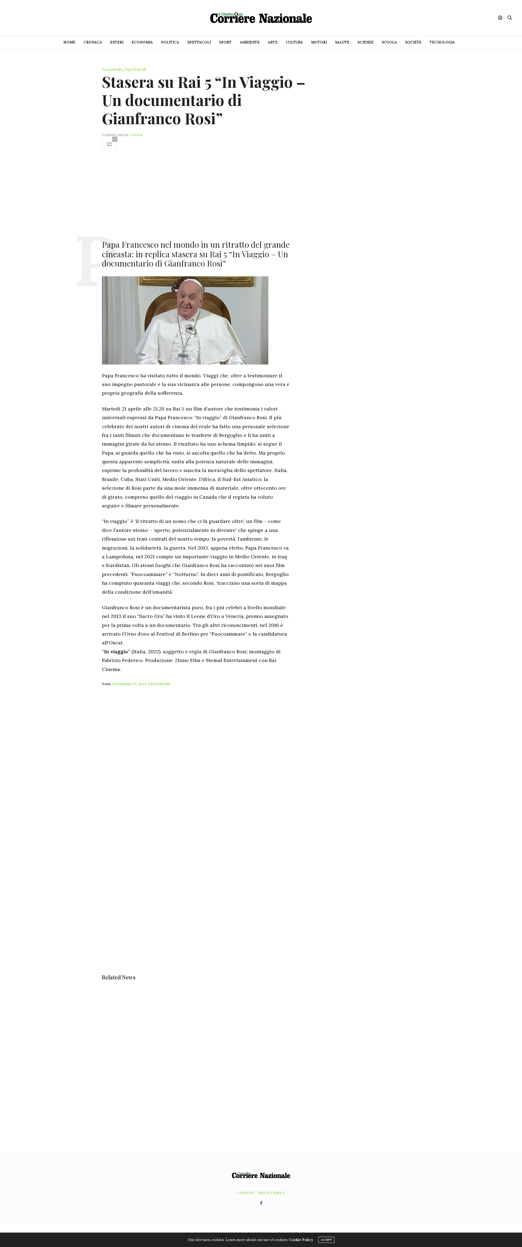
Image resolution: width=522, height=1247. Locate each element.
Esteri (116, 42)
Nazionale (112, 69)
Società (413, 42)
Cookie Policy (301, 1239)
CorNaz (136, 135)
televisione (159, 684)
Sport (225, 42)
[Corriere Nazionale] (261, 17)
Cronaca (92, 42)
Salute (342, 42)
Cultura (294, 42)
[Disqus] (206, 763)
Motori (319, 42)
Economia (142, 42)
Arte (273, 42)
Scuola (389, 42)
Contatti (245, 1193)
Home (69, 42)
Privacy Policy (272, 1193)
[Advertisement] (196, 195)
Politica (170, 42)
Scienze (366, 42)
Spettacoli (199, 42)
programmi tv (124, 684)
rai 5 (142, 684)
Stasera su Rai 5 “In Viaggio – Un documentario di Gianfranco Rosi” (203, 99)
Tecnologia (442, 42)
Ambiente (250, 42)
